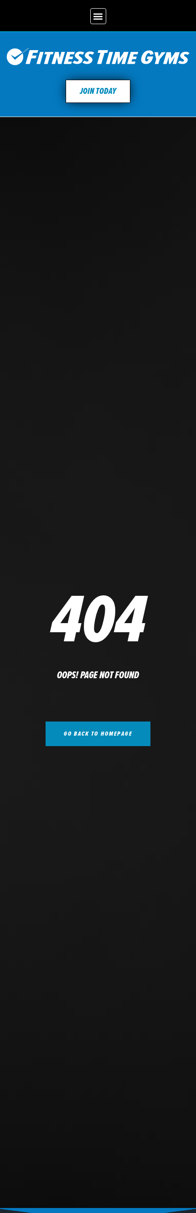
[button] (98, 16)
